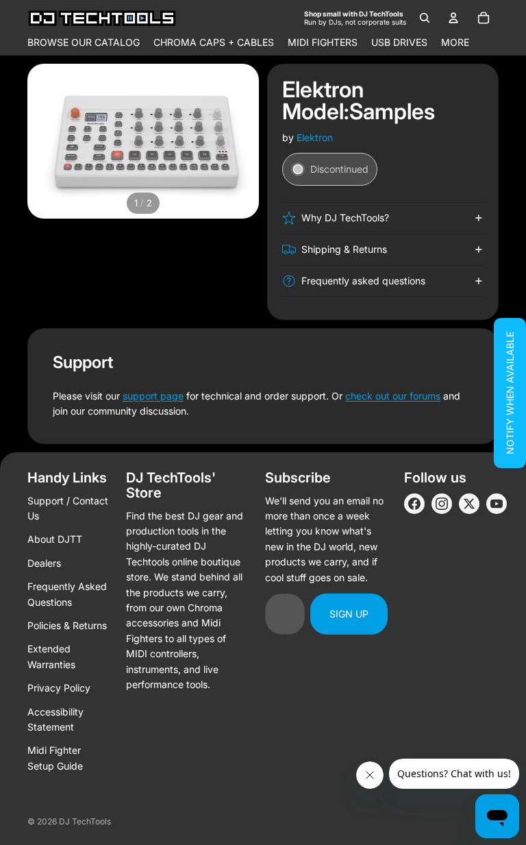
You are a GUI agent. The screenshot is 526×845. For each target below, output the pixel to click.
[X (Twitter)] (469, 503)
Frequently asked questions (363, 280)
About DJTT (54, 539)
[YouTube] (496, 503)
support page (153, 396)
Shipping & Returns (344, 249)
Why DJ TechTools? (345, 217)
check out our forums (392, 396)
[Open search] (425, 18)
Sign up (348, 614)
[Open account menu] (453, 18)
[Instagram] (441, 503)
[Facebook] (414, 503)
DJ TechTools (85, 821)
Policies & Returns (67, 625)
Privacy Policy (58, 688)
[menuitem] (455, 42)
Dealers (44, 563)
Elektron (315, 137)
